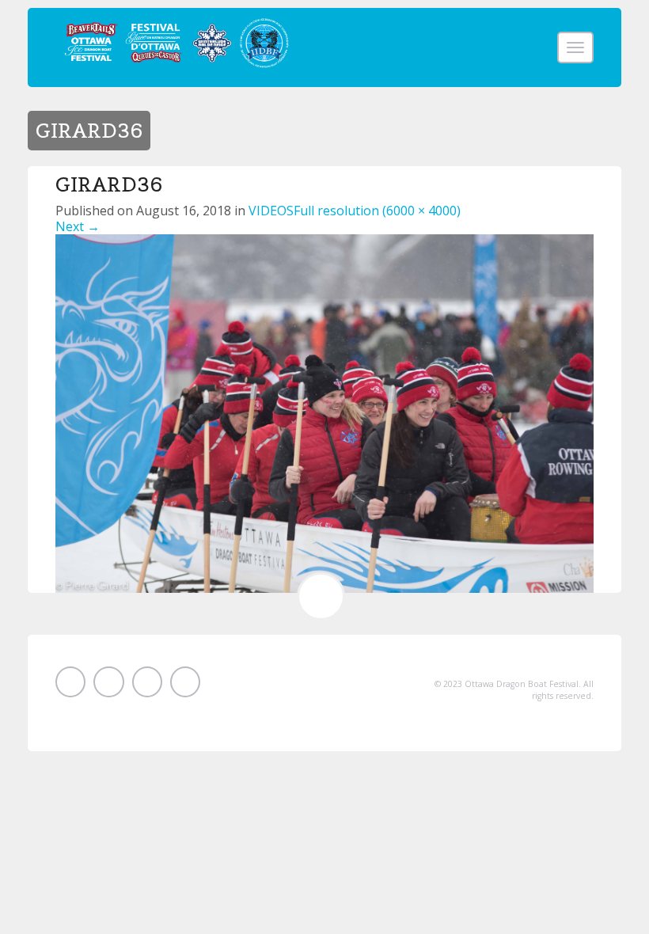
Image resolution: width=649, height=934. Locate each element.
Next (77, 226)
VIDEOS (271, 210)
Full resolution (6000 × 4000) (377, 210)
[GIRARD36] (324, 412)
